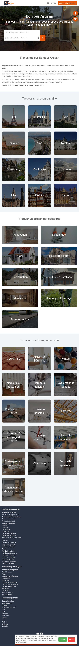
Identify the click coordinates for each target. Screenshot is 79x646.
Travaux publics (7, 595)
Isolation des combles (9, 543)
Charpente (5, 525)
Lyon (3, 611)
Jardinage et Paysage (9, 586)
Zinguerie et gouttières (9, 561)
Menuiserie (5, 588)
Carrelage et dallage (8, 523)
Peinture (4, 549)
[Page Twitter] (75, 19)
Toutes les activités (9, 512)
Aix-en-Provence (7, 603)
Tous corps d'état (7, 592)
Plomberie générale (8, 551)
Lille (3, 609)
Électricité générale (8, 563)
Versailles (5, 626)
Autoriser (63, 639)
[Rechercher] (42, 38)
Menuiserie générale (8, 547)
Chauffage (5, 527)
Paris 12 (4, 622)
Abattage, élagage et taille (10, 515)
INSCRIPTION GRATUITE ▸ (67, 3)
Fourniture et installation (10, 584)
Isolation (5, 541)
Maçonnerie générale (8, 545)
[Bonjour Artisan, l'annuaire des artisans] (9, 3)
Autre (4, 574)
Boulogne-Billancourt (8, 607)
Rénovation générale (8, 557)
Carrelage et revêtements (10, 576)
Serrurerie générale (8, 559)
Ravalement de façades (9, 553)
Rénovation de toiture (9, 555)
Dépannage (5, 580)
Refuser (71, 639)
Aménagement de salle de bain (11, 517)
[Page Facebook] (75, 13)
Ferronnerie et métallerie (9, 582)
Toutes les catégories (10, 570)
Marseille (5, 614)
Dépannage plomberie (9, 533)
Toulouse (5, 624)
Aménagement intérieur (9, 519)
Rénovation (5, 590)
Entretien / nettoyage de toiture (12, 537)
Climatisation (6, 529)
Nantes (4, 618)
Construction (6, 578)
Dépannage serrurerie (9, 535)
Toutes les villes (8, 601)
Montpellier (5, 616)
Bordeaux (5, 605)
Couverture (5, 531)
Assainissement (7, 572)
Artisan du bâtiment (8, 521)
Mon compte (51, 3)
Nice (3, 620)
